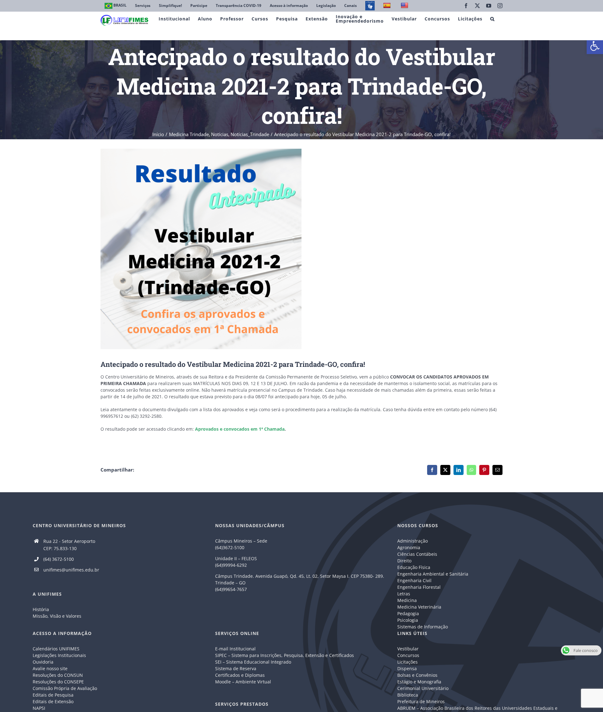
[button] (595, 46)
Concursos (408, 655)
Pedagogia (408, 613)
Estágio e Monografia (419, 682)
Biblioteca (407, 695)
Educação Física (413, 567)
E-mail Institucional (235, 649)
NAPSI (39, 708)
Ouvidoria (43, 662)
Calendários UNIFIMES (56, 649)
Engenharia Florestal (419, 587)
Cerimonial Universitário (422, 688)
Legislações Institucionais (59, 655)
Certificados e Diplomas (240, 675)
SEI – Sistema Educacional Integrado (253, 662)
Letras (403, 594)
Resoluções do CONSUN (58, 675)
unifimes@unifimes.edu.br (71, 570)
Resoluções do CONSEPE (58, 682)
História (41, 609)
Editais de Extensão (53, 701)
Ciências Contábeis (417, 554)
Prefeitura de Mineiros (421, 701)
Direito (404, 561)
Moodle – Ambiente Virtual (243, 682)
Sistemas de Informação (422, 627)
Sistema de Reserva (235, 668)
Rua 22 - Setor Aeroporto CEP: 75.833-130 (69, 545)
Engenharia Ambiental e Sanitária (432, 574)
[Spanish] (387, 6)
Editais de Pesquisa (53, 695)
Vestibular (408, 649)
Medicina (407, 600)
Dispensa (407, 668)
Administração (412, 541)
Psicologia (407, 620)
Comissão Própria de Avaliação (65, 688)
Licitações (407, 662)
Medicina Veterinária (419, 607)
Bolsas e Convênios (417, 675)
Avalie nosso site (50, 668)
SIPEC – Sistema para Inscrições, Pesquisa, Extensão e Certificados (284, 655)
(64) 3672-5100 (58, 559)
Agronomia (408, 547)
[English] (405, 6)
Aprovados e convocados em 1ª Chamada (240, 429)
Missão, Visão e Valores (57, 616)
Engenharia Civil (414, 580)
